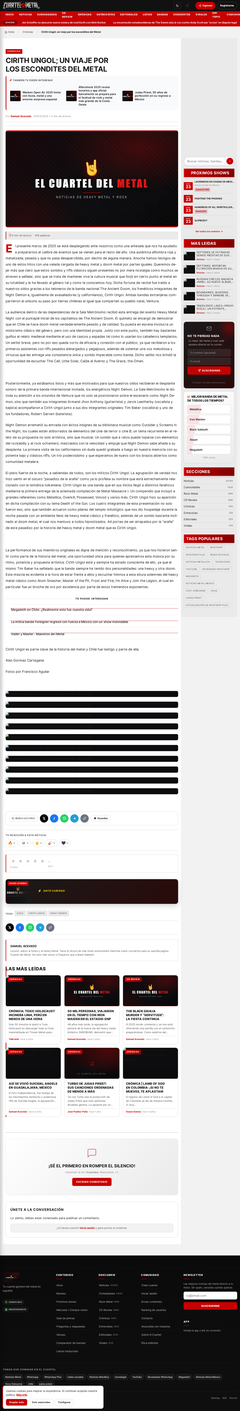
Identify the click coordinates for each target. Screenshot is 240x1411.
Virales (201, 14)
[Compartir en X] (44, 818)
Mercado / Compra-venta (71, 1309)
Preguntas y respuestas (70, 1326)
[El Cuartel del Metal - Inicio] (21, 5)
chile (20, 913)
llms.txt (233, 1398)
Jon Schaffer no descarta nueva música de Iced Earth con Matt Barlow (52, 22)
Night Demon (58, 913)
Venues (60, 1334)
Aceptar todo (16, 1402)
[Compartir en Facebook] (54, 818)
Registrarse (227, 5)
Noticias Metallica (198, 562)
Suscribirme (211, 370)
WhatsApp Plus (195, 554)
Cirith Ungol (37, 913)
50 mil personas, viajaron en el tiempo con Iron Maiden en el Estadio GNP (91, 1015)
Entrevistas (106, 14)
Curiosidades (47, 14)
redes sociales (219, 554)
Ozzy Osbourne (196, 590)
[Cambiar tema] (177, 5)
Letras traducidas (67, 1351)
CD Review (67, 15)
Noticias (25, 14)
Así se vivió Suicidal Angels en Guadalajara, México (33, 1085)
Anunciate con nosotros (155, 1326)
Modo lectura (25, 818)
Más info (21, 1394)
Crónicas (85, 14)
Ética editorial (149, 1342)
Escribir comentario (91, 1181)
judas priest (194, 598)
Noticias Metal (195, 547)
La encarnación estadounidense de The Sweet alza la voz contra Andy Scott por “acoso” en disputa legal (163, 22)
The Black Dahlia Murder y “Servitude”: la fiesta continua (145, 1015)
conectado (50, 1218)
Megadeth (192, 576)
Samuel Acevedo (20, 116)
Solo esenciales (41, 1402)
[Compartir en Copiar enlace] (84, 818)
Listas (147, 14)
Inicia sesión (87, 1227)
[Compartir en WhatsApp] (64, 818)
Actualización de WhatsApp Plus (207, 605)
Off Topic (216, 15)
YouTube (191, 569)
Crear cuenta (149, 1285)
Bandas (162, 14)
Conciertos (181, 14)
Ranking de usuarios (153, 1309)
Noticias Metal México (200, 583)
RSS (224, 1398)
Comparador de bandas (71, 1342)
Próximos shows (66, 1301)
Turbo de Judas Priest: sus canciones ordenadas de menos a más (91, 1087)
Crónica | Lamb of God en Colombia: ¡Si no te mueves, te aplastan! (145, 1087)
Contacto (147, 1318)
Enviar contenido (151, 1301)
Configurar (64, 1402)
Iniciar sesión (149, 1293)
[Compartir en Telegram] (74, 818)
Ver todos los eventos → (209, 231)
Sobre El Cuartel (151, 1334)
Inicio (9, 14)
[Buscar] (187, 5)
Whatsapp (216, 547)
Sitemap (215, 1398)
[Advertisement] (209, 99)
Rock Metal (109, 1301)
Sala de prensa (65, 1318)
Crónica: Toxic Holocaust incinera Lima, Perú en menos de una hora (32, 1015)
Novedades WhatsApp (216, 569)
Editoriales (129, 14)
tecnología (222, 562)
